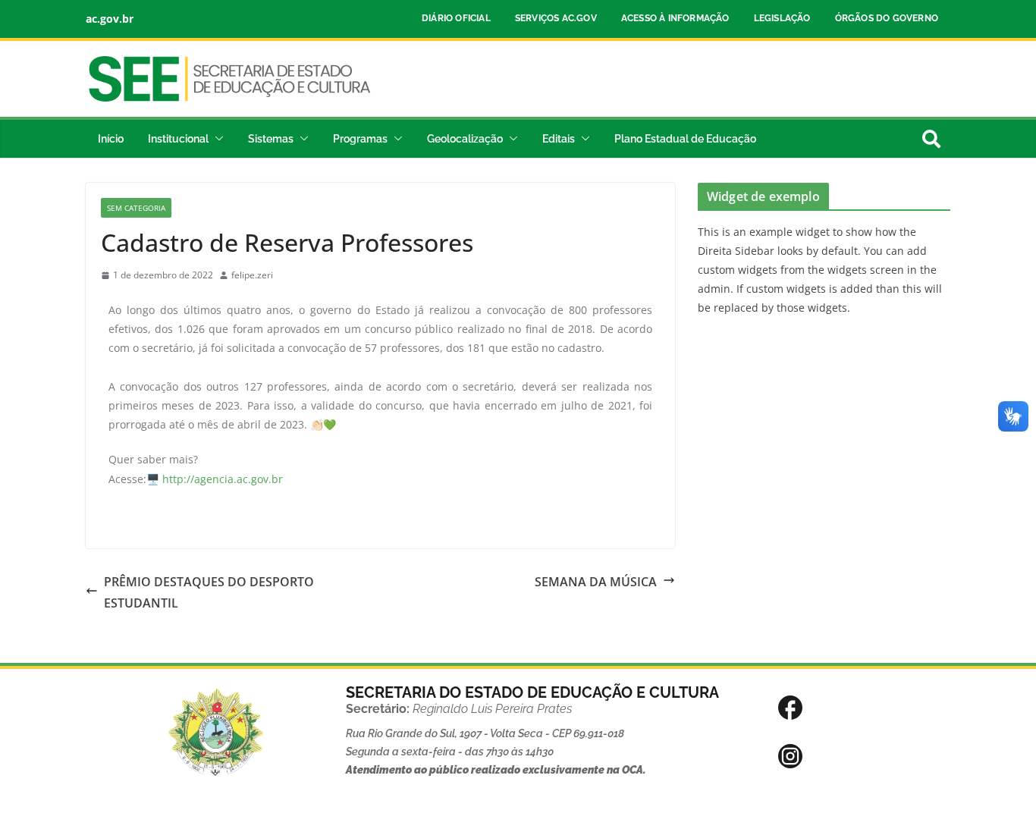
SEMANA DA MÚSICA (596, 581)
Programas (360, 139)
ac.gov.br (109, 18)
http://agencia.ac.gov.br (222, 479)
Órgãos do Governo (886, 18)
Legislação (782, 18)
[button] (216, 138)
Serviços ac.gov (556, 18)
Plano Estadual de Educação (685, 139)
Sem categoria (136, 208)
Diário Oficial (456, 18)
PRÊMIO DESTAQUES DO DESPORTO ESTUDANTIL (209, 592)
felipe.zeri (252, 274)
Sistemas (271, 139)
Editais (558, 139)
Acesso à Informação (675, 18)
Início (111, 139)
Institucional (178, 139)
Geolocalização (465, 139)
